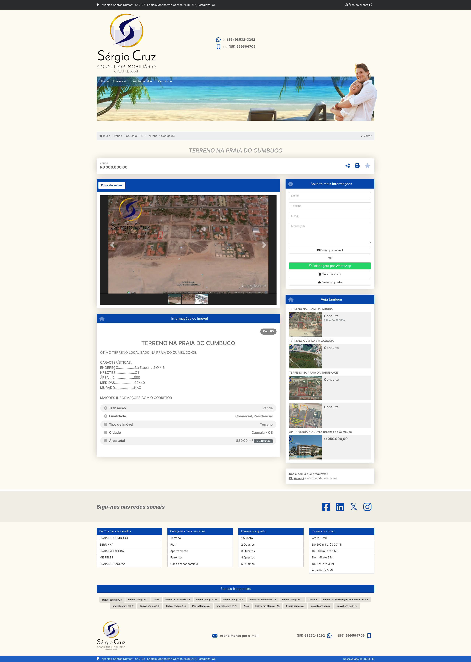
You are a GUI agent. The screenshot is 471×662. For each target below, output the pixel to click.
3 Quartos (248, 551)
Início (106, 136)
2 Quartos (248, 544)
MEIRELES (106, 557)
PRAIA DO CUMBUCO (114, 538)
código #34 (176, 606)
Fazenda (176, 557)
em (177, 599)
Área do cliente (358, 5)
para (320, 606)
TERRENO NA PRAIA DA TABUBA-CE (313, 372)
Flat (173, 544)
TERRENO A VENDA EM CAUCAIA (311, 340)
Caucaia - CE (134, 136)
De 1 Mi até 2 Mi (322, 557)
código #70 (150, 606)
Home (105, 81)
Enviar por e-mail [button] (331, 250)
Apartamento (179, 551)
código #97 (138, 599)
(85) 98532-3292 (241, 39)
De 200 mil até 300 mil (327, 544)
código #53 (292, 599)
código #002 (123, 606)
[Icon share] (326, 507)
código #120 (227, 606)
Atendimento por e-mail (239, 636)
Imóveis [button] (118, 81)
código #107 (347, 606)
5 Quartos (248, 564)
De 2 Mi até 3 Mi (323, 564)
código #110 (206, 599)
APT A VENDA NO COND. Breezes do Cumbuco (320, 432)
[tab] (111, 185)
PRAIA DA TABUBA (112, 551)
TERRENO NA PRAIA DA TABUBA (311, 309)
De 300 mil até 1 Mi (324, 551)
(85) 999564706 (242, 46)
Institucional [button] (140, 81)
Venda (118, 136)
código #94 (233, 599)
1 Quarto (247, 538)
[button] (113, 244)
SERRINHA (106, 544)
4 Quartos (248, 557)
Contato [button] (163, 81)
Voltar (367, 136)
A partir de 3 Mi (322, 570)
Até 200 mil (319, 538)
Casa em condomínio (184, 564)
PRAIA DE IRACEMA (112, 564)
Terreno (152, 136)
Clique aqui (296, 478)
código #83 (112, 599)
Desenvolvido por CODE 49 (358, 658)
